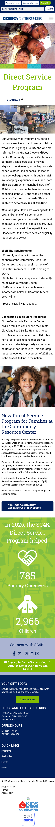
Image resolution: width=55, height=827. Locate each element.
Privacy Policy (8, 787)
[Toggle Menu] (51, 18)
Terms (5, 790)
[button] (49, 8)
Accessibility (7, 793)
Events (5, 762)
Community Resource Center (28, 157)
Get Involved (7, 756)
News (4, 767)
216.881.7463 (8, 719)
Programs (13, 99)
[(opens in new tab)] (28, 806)
